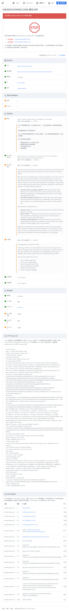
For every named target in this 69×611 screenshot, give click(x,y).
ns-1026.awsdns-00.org (29, 516)
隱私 (7, 608)
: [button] (8, 118)
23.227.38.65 (26, 508)
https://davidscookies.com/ (23, 42)
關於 (3, 608)
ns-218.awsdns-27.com (28, 520)
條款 (11, 608)
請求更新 (62, 55)
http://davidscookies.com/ (22, 39)
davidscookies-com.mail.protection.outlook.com (35, 536)
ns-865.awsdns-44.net (28, 512)
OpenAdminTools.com (20, 608)
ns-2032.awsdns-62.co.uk (29, 524)
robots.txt (20, 307)
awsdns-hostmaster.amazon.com (36, 531)
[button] (41, 120)
